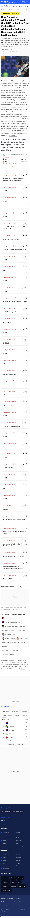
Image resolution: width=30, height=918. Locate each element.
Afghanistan (8, 618)
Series (18, 832)
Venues (5, 846)
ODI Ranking (15, 711)
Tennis (13, 878)
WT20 (5, 6)
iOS (2, 671)
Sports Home (4, 9)
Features (18, 840)
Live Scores (6, 832)
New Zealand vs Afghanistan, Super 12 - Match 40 (14, 644)
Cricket (12, 49)
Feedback (18, 898)
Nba (19, 882)
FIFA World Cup (6, 811)
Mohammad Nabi (10, 634)
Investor (11, 901)
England (11, 737)
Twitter (3, 666)
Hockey (20, 878)
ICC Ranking (19, 846)
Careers (3, 905)
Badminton (6, 882)
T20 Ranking (24, 711)
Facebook (17, 664)
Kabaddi (5, 886)
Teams (4, 843)
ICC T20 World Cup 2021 (14, 9)
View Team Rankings (15, 740)
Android (23, 668)
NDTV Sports (4, 664)
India (10, 733)
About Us (11, 898)
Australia (11, 723)
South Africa (12, 726)
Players (18, 843)
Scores (15, 6)
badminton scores (14, 662)
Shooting (13, 886)
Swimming (22, 886)
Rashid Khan (21, 630)
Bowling (17, 715)
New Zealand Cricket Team (13, 622)
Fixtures (5, 835)
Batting (10, 715)
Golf (13, 882)
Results (18, 835)
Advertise (3, 898)
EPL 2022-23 (19, 855)
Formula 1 (5, 878)
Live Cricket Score (15, 650)
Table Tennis (6, 890)
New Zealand (12, 730)
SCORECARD (13, 135)
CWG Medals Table (18, 811)
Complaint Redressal (21, 901)
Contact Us (10, 905)
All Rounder (24, 715)
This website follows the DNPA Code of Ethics (12, 908)
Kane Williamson (10, 638)
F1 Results (22, 662)
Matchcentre (6, 868)
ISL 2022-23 (6, 855)
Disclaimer (3, 901)
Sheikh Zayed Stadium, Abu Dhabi (15, 626)
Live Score (5, 650)
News (20, 6)
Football (15, 660)
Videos (4, 840)
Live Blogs (5, 654)
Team (4, 715)
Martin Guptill (23, 638)
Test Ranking (6, 711)
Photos (26, 6)
